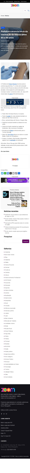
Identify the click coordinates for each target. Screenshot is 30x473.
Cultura (7, 275)
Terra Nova (11, 134)
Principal (7, 341)
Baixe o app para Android (8, 425)
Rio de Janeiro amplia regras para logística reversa (16, 232)
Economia (7, 282)
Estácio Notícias (9, 290)
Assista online (4, 428)
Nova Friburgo (13, 84)
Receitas (7, 344)
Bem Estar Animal (9, 254)
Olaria (11, 130)
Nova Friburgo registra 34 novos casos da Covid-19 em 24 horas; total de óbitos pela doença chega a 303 (17, 195)
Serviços (7, 361)
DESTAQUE (8, 280)
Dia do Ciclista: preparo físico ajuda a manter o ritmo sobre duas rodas (17, 219)
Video (6, 374)
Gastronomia (8, 298)
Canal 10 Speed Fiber (6, 430)
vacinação (12, 140)
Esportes (7, 287)
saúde (8, 116)
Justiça (7, 313)
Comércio (7, 270)
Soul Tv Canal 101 (5, 436)
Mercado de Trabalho (10, 321)
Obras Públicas (9, 331)
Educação (7, 285)
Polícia (6, 336)
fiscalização (8, 295)
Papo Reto (7, 333)
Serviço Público (9, 359)
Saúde (6, 349)
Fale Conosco (24, 1)
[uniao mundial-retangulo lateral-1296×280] (15, 102)
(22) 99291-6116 (11, 449)
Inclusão (7, 305)
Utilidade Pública (9, 372)
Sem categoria (8, 356)
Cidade (6, 262)
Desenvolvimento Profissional (12, 277)
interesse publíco (9, 310)
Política (7, 338)
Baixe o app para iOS (6, 422)
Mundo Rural (8, 328)
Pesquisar (8, 237)
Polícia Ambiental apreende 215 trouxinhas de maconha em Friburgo (17, 227)
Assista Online (17, 1)
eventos (7, 293)
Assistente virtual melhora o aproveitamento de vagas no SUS (16, 215)
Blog (3, 27)
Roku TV (3, 433)
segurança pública (10, 354)
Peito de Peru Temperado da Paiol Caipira (13, 204)
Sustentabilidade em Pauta (12, 364)
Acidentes (7, 252)
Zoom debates (8, 377)
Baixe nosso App (9, 1)
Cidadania (7, 259)
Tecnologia (8, 366)
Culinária (7, 272)
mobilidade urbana (10, 323)
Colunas (7, 267)
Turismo (7, 369)
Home (2, 15)
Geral (6, 303)
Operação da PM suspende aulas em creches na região (17, 223)
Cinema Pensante (9, 265)
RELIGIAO (7, 346)
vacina (11, 94)
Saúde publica (8, 351)
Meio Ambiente (9, 318)
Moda (6, 326)
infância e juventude (10, 308)
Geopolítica (8, 300)
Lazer (6, 315)
